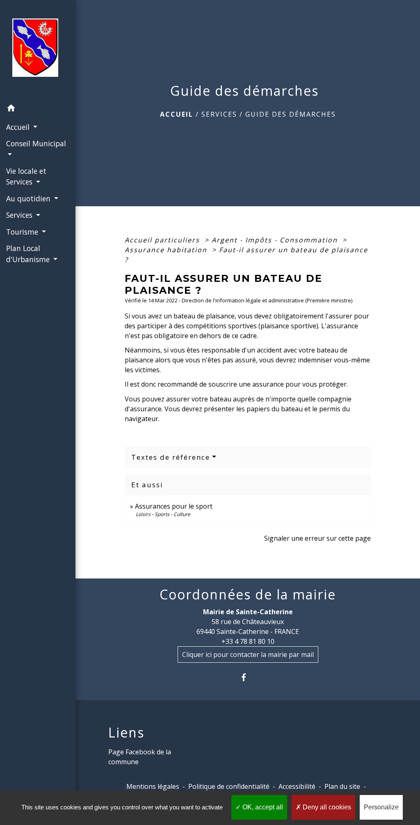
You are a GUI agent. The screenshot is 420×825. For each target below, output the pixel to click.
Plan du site (342, 786)
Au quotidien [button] (29, 198)
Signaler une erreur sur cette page (317, 538)
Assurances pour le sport (173, 506)
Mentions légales (152, 786)
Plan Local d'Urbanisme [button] (29, 253)
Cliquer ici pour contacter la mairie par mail (248, 654)
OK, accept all (262, 807)
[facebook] (248, 677)
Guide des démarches (290, 114)
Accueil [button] (19, 127)
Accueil (176, 114)
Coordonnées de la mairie (248, 594)
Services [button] (20, 215)
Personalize (381, 807)
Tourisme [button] (23, 232)
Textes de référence (170, 457)
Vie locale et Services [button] (26, 176)
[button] (37, 109)
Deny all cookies (326, 807)
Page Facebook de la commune (139, 756)
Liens (126, 732)
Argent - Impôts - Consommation (276, 239)
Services (219, 114)
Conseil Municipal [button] (36, 143)
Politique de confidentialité (228, 786)
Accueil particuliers (163, 239)
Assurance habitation (167, 249)
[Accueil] (37, 50)
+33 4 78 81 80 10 (247, 641)
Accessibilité (296, 786)
